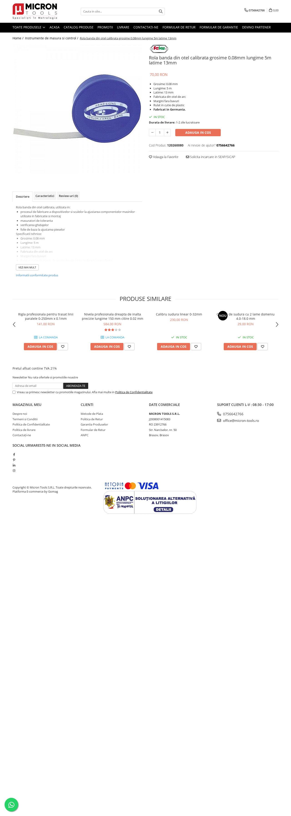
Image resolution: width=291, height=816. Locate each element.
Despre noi (20, 414)
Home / (18, 38)
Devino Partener (256, 27)
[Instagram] (14, 470)
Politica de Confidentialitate (134, 392)
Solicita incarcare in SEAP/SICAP (212, 157)
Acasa (55, 27)
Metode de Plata (92, 414)
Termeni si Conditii (25, 419)
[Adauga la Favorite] (63, 346)
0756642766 (232, 414)
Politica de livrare (24, 430)
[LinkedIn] (14, 465)
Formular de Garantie (219, 27)
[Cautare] (161, 11)
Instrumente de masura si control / (52, 38)
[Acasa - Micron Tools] (35, 11)
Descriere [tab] (22, 196)
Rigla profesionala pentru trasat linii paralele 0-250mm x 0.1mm (45, 316)
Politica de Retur (92, 419)
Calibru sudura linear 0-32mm (179, 314)
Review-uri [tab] (68, 196)
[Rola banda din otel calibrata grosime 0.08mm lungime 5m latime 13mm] (77, 109)
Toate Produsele (27, 27)
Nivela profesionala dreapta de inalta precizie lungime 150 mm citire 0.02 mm (112, 316)
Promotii (105, 27)
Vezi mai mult (27, 267)
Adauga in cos (198, 132)
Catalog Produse (78, 27)
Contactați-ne (145, 27)
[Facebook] (14, 454)
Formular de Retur (179, 27)
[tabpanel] (77, 109)
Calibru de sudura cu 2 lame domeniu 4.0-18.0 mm (246, 316)
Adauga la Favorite (165, 157)
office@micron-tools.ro (240, 420)
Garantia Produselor (94, 424)
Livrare (123, 27)
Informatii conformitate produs (37, 275)
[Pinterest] (14, 460)
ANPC (84, 435)
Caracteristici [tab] (44, 196)
